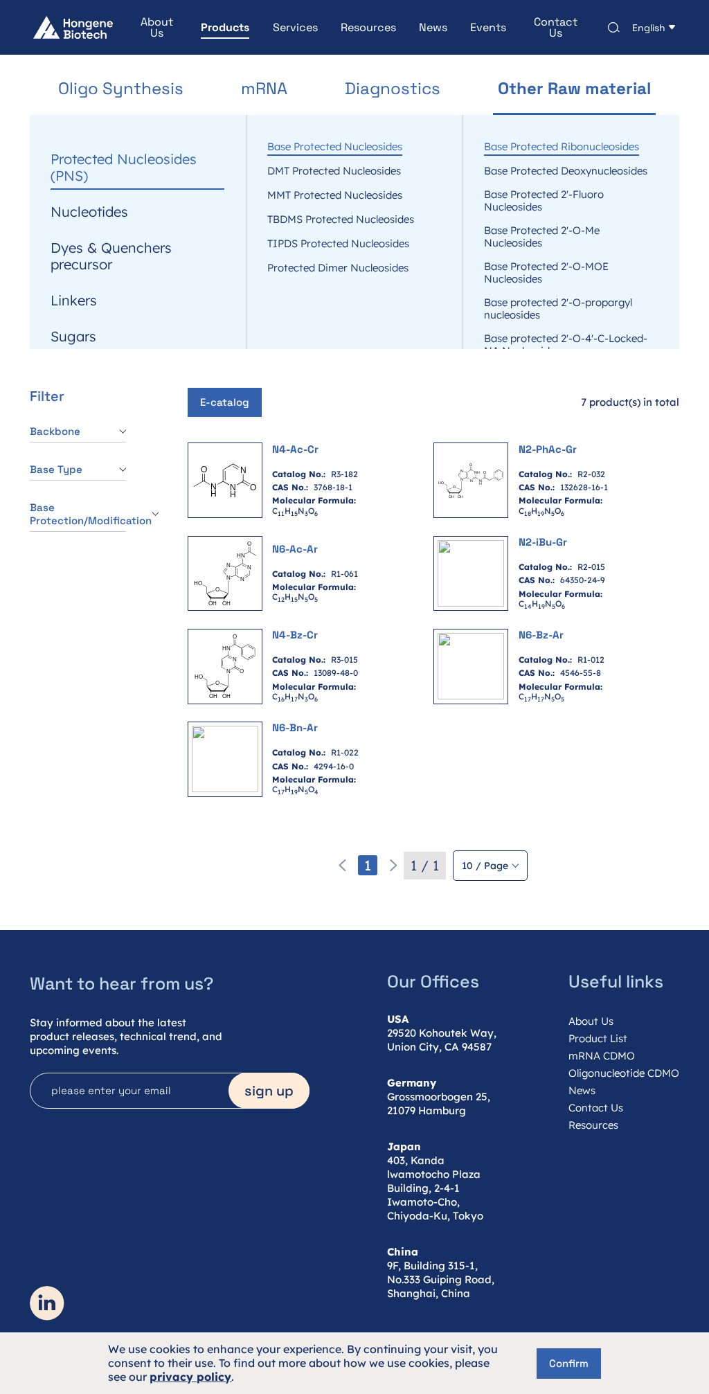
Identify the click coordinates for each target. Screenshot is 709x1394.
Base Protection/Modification (78, 514)
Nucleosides (90, 123)
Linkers (74, 300)
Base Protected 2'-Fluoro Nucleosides (544, 200)
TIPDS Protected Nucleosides (338, 244)
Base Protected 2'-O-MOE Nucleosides (546, 272)
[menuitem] (145, 28)
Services (295, 27)
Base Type (56, 469)
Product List (597, 1038)
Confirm (569, 1363)
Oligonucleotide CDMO (623, 1073)
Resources (368, 27)
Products (225, 27)
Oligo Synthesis (120, 89)
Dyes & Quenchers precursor (111, 256)
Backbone (55, 431)
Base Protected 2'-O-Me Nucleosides (542, 236)
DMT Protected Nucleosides (334, 171)
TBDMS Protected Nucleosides (340, 219)
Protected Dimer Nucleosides (338, 268)
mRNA (264, 89)
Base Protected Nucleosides (334, 147)
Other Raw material (574, 89)
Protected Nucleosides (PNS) (124, 167)
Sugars (73, 336)
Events (488, 27)
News (433, 27)
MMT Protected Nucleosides (334, 195)
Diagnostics (392, 89)
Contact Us (555, 28)
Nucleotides (89, 212)
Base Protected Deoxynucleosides (565, 171)
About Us (157, 28)
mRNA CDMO (601, 1055)
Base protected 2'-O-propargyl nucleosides (558, 308)
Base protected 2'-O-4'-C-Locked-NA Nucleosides (565, 344)
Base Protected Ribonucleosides (561, 147)
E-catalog (224, 402)
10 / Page (485, 865)
